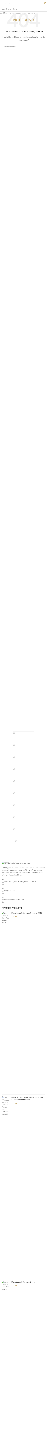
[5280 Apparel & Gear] (23, 844)
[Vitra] (23, 735)
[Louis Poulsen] (23, 759)
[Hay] (23, 795)
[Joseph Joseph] (23, 783)
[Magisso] (23, 747)
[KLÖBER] (23, 771)
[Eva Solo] (23, 819)
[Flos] (23, 807)
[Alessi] (23, 831)
